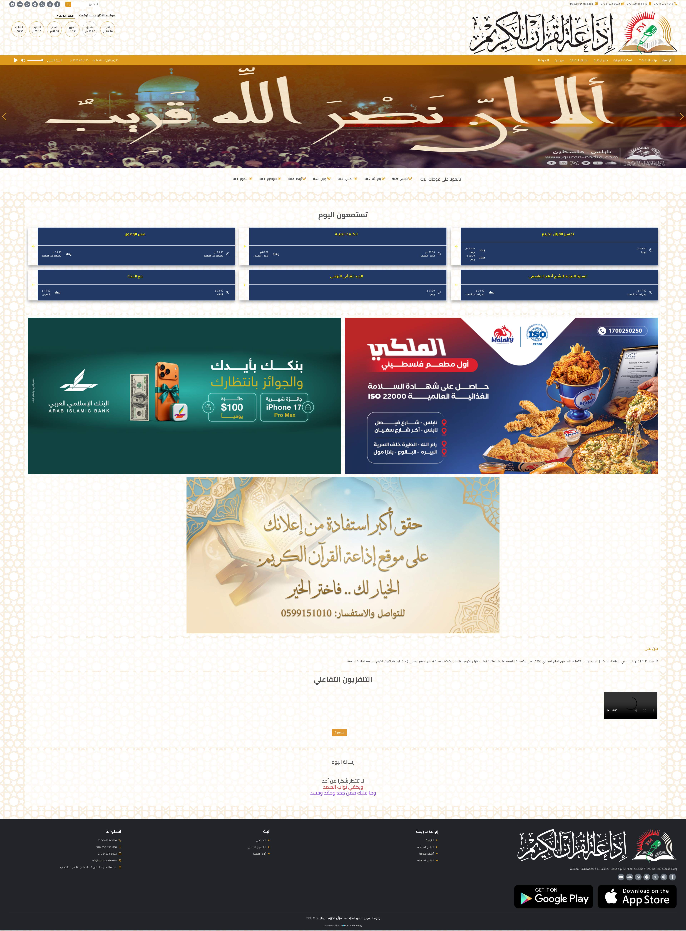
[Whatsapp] (27, 4)
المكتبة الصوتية (623, 60)
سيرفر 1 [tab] (339, 732)
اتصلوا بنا (543, 60)
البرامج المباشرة (425, 847)
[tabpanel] (343, 706)
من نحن (559, 60)
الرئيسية (667, 60)
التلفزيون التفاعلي (257, 847)
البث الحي (261, 840)
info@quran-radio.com (104, 860)
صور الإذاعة (601, 60)
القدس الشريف (66, 15)
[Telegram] (35, 4)
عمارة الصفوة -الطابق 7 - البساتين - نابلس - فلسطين (88, 867)
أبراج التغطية (259, 853)
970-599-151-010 (106, 847)
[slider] (35, 60)
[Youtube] (12, 4)
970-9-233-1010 (107, 840)
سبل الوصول (135, 234)
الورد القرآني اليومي (346, 276)
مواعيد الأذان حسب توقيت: (96, 15)
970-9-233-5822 (107, 853)
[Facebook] (57, 4)
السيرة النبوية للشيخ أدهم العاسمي (558, 276)
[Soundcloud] (20, 4)
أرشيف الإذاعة (426, 853)
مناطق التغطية (579, 60)
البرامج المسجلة (425, 860)
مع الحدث (135, 276)
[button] (4, 117)
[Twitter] (42, 4)
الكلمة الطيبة (346, 234)
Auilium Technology (351, 925)
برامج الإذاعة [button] (649, 60)
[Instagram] (50, 4)
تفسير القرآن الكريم (558, 234)
